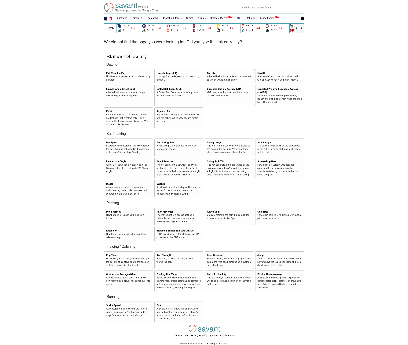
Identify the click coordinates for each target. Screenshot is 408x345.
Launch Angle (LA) (167, 73)
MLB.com (229, 335)
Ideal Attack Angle (116, 161)
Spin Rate (262, 211)
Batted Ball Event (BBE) (169, 88)
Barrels (211, 73)
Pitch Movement (165, 211)
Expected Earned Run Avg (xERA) (175, 230)
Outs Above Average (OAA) (121, 274)
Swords (161, 183)
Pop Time (111, 255)
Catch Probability (216, 274)
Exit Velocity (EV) (115, 73)
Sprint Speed (113, 305)
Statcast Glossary (126, 56)
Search (189, 18)
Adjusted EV (163, 111)
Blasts (109, 183)
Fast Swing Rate (165, 142)
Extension (111, 230)
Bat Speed (111, 142)
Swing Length (214, 142)
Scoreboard (152, 18)
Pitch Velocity (113, 211)
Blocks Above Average (269, 274)
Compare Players (219, 18)
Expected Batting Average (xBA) (224, 88)
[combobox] (271, 7)
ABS (239, 18)
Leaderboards (269, 18)
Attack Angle (264, 142)
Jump (260, 255)
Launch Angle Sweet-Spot (120, 88)
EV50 (109, 111)
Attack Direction (165, 161)
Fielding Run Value (167, 274)
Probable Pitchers (172, 18)
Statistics (250, 18)
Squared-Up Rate (266, 161)
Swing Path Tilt (215, 161)
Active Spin (213, 211)
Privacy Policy (198, 335)
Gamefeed (136, 18)
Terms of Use (181, 335)
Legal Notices (215, 335)
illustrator (122, 18)
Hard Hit (261, 73)
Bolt (159, 305)
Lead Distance (215, 255)
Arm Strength (164, 255)
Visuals (202, 18)
